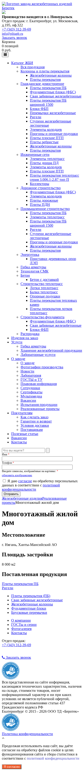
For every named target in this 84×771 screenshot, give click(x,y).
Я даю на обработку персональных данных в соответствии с (40, 485)
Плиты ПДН (40, 205)
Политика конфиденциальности (27, 734)
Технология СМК (35, 271)
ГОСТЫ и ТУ (31, 380)
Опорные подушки (45, 296)
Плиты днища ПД (44, 163)
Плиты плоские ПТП (47, 138)
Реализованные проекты (40, 409)
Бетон (25, 275)
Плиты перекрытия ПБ (48, 88)
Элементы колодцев (46, 130)
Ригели (35, 117)
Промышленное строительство (45, 209)
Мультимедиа (31, 396)
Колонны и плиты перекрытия (45, 71)
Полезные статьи (24, 434)
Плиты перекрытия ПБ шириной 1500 (48, 102)
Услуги (16, 342)
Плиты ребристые (44, 142)
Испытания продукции (39, 405)
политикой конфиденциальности (31, 487)
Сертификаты (31, 392)
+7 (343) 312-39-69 (16, 29)
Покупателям (21, 413)
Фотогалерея (21, 629)
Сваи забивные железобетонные (55, 96)
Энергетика (30, 255)
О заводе (18, 359)
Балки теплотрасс (44, 292)
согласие (25, 481)
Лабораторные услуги (38, 355)
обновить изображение (17, 475)
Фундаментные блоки (28, 608)
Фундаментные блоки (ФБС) (53, 92)
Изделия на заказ (24, 338)
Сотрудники (30, 388)
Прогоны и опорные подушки (54, 134)
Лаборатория (31, 375)
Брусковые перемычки (29, 612)
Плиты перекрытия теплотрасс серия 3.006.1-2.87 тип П (54, 177)
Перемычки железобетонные (53, 113)
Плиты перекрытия (45, 79)
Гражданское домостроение (42, 84)
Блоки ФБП (39, 109)
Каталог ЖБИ (22, 63)
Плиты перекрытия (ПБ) (30, 596)
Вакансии (28, 400)
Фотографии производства (42, 367)
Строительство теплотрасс (42, 284)
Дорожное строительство (41, 188)
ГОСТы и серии (24, 625)
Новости (27, 371)
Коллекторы (39, 184)
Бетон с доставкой (44, 280)
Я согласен (12, 766)
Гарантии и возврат (36, 421)
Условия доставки (35, 425)
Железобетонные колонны (51, 75)
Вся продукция (33, 67)
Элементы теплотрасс (47, 159)
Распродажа (30, 334)
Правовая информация (39, 384)
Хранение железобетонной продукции (51, 350)
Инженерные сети (35, 155)
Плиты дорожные (44, 200)
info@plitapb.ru (12, 33)
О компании (21, 620)
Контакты (19, 442)
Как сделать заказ (34, 417)
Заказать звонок (14, 38)
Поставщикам (32, 430)
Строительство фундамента (42, 317)
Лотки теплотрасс (44, 288)
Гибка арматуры (33, 267)
